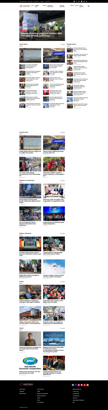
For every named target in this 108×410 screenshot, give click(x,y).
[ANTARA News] (25, 6)
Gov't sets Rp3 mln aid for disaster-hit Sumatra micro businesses (56, 98)
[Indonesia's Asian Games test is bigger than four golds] (54, 292)
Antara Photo (47, 1)
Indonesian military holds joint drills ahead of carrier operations (57, 105)
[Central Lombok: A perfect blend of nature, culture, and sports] (54, 266)
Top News (42, 1)
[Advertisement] (78, 19)
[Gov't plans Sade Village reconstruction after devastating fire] (22, 66)
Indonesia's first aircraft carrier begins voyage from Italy (80, 74)
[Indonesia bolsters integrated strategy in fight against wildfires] (22, 73)
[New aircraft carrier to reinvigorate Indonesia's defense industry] (70, 87)
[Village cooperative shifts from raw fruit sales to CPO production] (30, 313)
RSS (74, 402)
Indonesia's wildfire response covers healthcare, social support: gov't (33, 79)
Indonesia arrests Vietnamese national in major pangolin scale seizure (81, 80)
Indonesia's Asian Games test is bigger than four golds (53, 301)
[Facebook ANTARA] (74, 1)
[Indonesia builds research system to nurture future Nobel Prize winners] (70, 93)
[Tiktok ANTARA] (84, 1)
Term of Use (76, 391)
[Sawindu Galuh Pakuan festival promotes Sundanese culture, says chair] (30, 243)
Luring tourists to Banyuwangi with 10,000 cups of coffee (52, 253)
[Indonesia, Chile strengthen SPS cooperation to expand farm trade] (46, 73)
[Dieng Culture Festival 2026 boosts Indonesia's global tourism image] (46, 66)
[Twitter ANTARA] (76, 1)
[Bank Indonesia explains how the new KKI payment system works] (70, 62)
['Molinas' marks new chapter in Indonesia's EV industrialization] (54, 313)
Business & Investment (50, 6)
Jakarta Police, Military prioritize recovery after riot (53, 152)
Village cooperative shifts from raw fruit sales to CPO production (29, 322)
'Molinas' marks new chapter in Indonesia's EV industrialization (53, 322)
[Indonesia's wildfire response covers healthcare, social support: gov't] (22, 79)
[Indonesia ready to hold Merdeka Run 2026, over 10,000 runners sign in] (46, 92)
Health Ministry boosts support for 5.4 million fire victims (30, 152)
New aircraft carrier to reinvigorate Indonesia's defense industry (79, 86)
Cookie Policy (76, 395)
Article (72, 5)
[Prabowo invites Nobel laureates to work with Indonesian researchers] (22, 92)
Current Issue (37, 6)
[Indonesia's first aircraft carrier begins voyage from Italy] (70, 74)
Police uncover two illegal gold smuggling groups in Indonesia (32, 85)
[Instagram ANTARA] (79, 1)
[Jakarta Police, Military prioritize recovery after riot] (54, 55)
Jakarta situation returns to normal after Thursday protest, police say (41, 34)
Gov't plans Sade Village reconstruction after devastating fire (32, 66)
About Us (75, 398)
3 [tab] (38, 39)
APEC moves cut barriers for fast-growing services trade (29, 372)
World (44, 5)
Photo (76, 5)
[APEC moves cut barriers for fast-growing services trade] (30, 362)
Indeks (62, 132)
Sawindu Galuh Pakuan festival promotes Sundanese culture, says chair (30, 254)
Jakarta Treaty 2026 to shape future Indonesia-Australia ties (81, 105)
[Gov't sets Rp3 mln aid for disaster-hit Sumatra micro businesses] (46, 99)
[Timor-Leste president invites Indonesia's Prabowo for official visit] (46, 86)
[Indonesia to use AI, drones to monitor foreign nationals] (70, 56)
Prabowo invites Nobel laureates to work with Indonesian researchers (31, 92)
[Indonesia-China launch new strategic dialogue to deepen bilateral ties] (54, 362)
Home (32, 5)
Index (62, 44)
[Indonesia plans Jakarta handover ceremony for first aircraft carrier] (70, 68)
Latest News (30, 1)
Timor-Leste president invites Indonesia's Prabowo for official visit (57, 85)
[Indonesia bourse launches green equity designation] (54, 213)
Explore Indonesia (62, 6)
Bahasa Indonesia (23, 1)
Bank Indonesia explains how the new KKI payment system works (81, 62)
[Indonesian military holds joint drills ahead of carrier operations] (46, 105)
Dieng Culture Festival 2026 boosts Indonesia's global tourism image (56, 66)
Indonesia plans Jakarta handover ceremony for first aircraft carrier (80, 68)
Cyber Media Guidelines (78, 400)
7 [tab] (43, 39)
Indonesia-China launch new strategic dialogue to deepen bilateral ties (52, 373)
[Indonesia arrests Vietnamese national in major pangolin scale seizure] (70, 80)
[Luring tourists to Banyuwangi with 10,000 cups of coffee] (54, 243)
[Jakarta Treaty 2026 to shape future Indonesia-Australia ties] (70, 105)
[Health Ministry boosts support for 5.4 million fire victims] (30, 55)
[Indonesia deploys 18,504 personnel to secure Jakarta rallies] (70, 49)
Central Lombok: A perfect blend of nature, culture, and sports (53, 276)
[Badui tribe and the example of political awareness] (30, 266)
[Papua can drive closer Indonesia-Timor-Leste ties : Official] (46, 79)
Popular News (36, 1)
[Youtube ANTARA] (81, 1)
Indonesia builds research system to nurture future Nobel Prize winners (80, 93)
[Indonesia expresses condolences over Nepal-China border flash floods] (30, 338)
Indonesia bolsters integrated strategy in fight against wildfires (33, 72)
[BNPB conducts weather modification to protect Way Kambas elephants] (22, 99)
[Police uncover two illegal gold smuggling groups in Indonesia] (22, 86)
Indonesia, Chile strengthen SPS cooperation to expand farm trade (56, 72)
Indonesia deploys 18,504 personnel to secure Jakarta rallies (80, 49)
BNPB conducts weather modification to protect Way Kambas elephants (33, 98)
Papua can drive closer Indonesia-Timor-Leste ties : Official (56, 79)
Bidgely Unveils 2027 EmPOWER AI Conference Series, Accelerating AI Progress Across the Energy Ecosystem (53, 349)
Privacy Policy (76, 393)
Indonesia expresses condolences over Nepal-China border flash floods (30, 349)
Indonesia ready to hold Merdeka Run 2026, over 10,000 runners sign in (55, 92)
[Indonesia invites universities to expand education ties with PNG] (22, 105)
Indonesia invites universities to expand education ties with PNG (33, 105)
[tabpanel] (42, 25)
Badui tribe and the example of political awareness (29, 276)
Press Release (82, 6)
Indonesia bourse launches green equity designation (53, 223)
